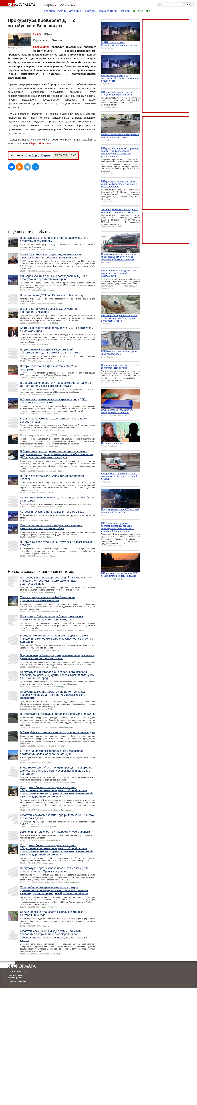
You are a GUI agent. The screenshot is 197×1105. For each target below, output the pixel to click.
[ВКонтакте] (11, 167)
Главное (49, 10)
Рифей (37, 34)
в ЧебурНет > (142, 10)
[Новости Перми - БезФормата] (18, 4)
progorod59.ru (19, 48)
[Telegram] (27, 167)
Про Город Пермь (37, 155)
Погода (90, 10)
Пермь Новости (40, 143)
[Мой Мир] (35, 167)
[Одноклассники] (19, 167)
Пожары (125, 10)
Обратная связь (15, 975)
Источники (75, 10)
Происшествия (107, 10)
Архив (62, 10)
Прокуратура (41, 46)
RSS (24, 982)
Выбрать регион (15, 978)
